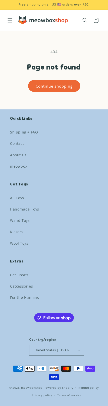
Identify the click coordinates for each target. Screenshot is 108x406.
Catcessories (21, 286)
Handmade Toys (24, 209)
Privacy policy (42, 395)
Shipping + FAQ (24, 132)
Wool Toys (19, 243)
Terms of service (69, 395)
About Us (18, 155)
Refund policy (88, 387)
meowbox (18, 166)
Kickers (16, 231)
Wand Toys (20, 220)
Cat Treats (19, 275)
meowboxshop (32, 387)
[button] (10, 20)
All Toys (17, 197)
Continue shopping (54, 86)
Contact (17, 143)
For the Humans (24, 297)
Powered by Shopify (59, 387)
